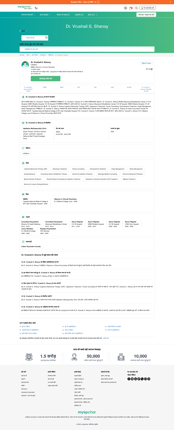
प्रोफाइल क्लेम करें (45, 78)
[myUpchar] (152, 69)
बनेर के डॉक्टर (69, 330)
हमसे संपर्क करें (25, 382)
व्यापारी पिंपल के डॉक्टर (114, 326)
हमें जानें (23, 372)
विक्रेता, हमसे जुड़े (78, 395)
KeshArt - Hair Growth (28, 395)
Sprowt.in (24, 389)
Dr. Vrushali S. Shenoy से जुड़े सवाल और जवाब (146, 89)
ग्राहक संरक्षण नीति (53, 385)
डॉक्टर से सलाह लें (63, 14)
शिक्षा (95, 87)
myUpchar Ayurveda (27, 392)
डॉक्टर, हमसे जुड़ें (105, 376)
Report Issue (146, 63)
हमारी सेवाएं (77, 372)
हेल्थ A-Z (91, 14)
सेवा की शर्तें (51, 379)
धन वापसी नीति (52, 382)
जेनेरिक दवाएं (77, 385)
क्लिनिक (45, 87)
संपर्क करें (106, 338)
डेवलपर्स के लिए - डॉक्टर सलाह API (83, 399)
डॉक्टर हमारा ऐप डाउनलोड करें (108, 382)
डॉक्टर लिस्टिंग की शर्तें (106, 379)
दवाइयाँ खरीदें (77, 376)
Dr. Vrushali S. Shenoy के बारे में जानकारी (28, 89)
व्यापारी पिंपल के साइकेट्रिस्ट (30, 330)
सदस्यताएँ (129, 87)
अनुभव (112, 87)
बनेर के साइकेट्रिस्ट (113, 330)
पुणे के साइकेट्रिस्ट (70, 326)
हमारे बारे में (24, 376)
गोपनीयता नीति (52, 376)
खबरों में (23, 379)
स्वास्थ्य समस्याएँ (27, 14)
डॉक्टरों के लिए (105, 372)
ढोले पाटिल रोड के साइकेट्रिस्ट (74, 333)
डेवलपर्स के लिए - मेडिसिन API (82, 402)
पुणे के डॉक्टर (26, 326)
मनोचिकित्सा (26, 153)
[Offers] (125, 7)
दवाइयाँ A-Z (79, 14)
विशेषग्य (61, 87)
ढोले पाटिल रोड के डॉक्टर (29, 333)
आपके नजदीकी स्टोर (79, 389)
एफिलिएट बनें (77, 405)
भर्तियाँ (23, 385)
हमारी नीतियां (51, 372)
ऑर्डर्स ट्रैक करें (78, 382)
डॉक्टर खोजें (77, 392)
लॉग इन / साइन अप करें (146, 14)
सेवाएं (78, 87)
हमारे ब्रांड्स (44, 14)
